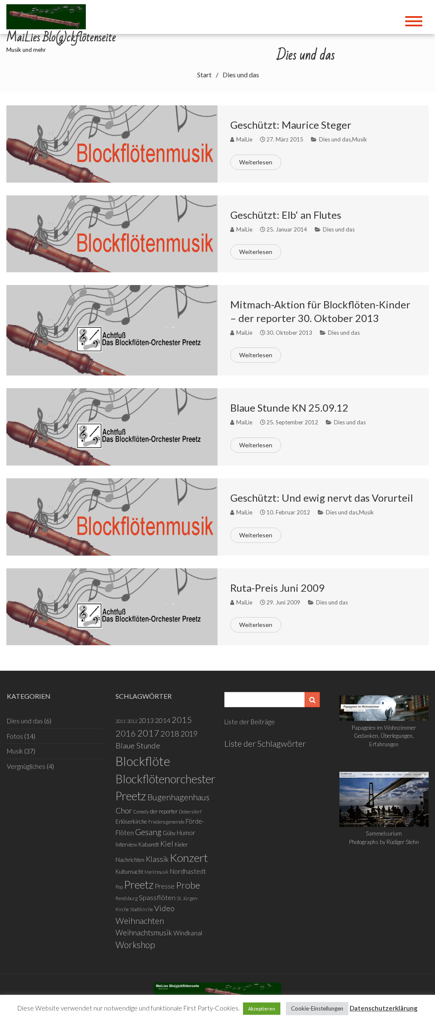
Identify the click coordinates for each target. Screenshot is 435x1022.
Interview (126, 844)
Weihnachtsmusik (144, 932)
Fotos (15, 736)
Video (164, 908)
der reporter (164, 811)
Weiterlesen (255, 162)
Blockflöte (143, 761)
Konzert (189, 857)
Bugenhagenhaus (178, 797)
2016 (126, 733)
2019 (189, 733)
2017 (148, 733)
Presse (165, 886)
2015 (182, 719)
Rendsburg (127, 898)
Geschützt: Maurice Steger (290, 125)
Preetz (138, 884)
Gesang (148, 832)
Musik (359, 139)
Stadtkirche (141, 909)
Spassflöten (157, 897)
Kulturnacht (129, 871)
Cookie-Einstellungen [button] (317, 1008)
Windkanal (187, 933)
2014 (162, 720)
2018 (170, 733)
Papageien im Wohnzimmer (384, 727)
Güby (169, 833)
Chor (124, 810)
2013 (146, 720)
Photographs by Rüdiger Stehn (384, 841)
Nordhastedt (188, 871)
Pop (119, 886)
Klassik (157, 859)
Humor (186, 832)
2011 (121, 721)
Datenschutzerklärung (384, 1008)
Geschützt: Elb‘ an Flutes (285, 215)
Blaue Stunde (138, 745)
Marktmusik (156, 872)
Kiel (166, 843)
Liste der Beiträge (249, 722)
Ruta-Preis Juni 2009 (277, 588)
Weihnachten (140, 920)
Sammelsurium (384, 833)
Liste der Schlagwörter (265, 743)
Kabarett (148, 844)
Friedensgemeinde (166, 821)
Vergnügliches (26, 766)
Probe (188, 885)
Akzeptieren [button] (261, 1008)
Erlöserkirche (131, 821)
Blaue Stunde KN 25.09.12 (289, 407)
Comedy (141, 811)
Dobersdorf (190, 811)
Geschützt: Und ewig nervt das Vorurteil (321, 497)
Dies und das (335, 139)
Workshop (135, 945)
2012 (132, 721)
